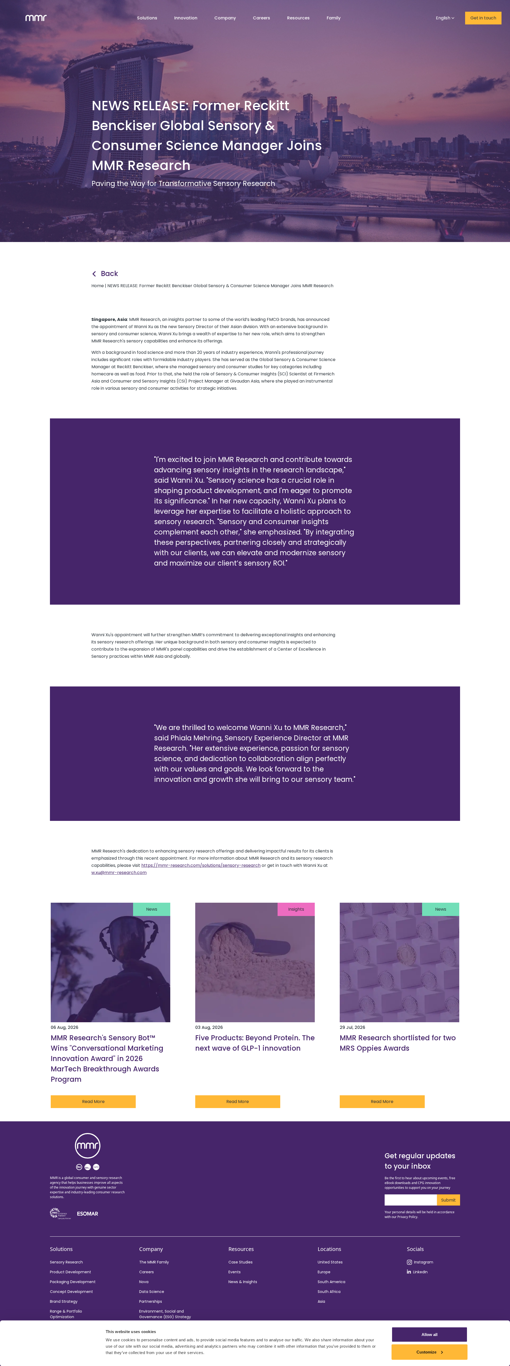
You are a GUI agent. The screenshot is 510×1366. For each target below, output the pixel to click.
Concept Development (71, 1291)
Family (334, 18)
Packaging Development (73, 1281)
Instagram (423, 1262)
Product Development (70, 1272)
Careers (146, 1272)
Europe (324, 1272)
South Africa (329, 1291)
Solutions (147, 18)
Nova (143, 1281)
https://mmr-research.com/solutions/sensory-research (201, 865)
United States (330, 1262)
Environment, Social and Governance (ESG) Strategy (165, 1314)
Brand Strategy (64, 1301)
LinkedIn (420, 1272)
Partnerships (150, 1301)
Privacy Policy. (407, 1217)
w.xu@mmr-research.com (119, 872)
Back (109, 273)
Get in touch (483, 18)
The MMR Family (154, 1262)
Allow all (429, 1334)
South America (331, 1281)
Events (234, 1272)
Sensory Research (66, 1262)
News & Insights (242, 1281)
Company (225, 18)
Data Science (151, 1291)
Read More (93, 1101)
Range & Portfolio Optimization (66, 1314)
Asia (321, 1301)
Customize (426, 1352)
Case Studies (240, 1262)
